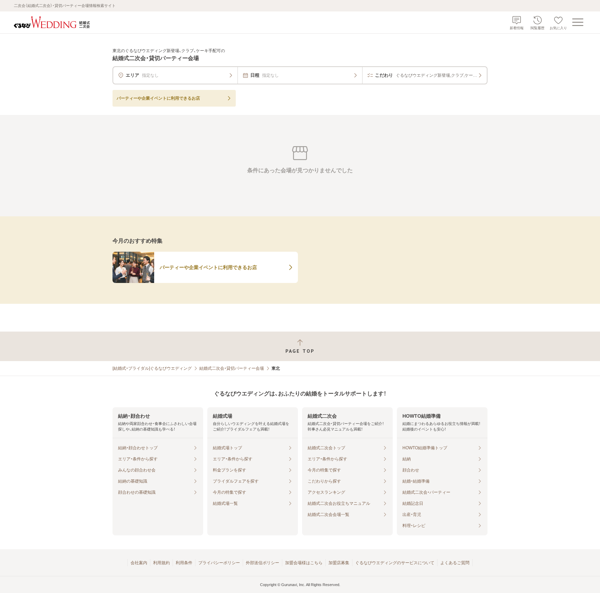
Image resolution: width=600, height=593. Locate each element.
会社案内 (139, 562)
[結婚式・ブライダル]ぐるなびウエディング (152, 368)
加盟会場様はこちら (304, 562)
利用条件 (184, 562)
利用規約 (161, 562)
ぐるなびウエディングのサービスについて (394, 562)
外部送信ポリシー (262, 562)
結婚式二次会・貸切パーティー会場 (231, 368)
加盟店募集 (338, 562)
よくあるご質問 (454, 562)
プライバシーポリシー (219, 562)
